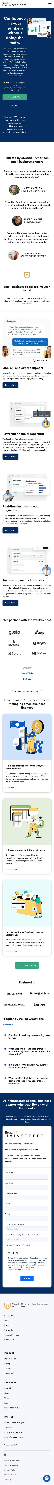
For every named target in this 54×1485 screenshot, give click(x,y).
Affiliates (8, 1428)
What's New (9, 1373)
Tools (6, 1398)
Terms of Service (11, 1335)
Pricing (7, 1364)
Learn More (10, 385)
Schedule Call (14, 97)
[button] (46, 1478)
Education (8, 1388)
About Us (8, 1320)
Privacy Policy (10, 1330)
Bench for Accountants (14, 1437)
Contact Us (9, 1340)
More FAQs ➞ (8, 1024)
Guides (7, 1393)
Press (6, 1325)
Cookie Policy (10, 1475)
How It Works (10, 1359)
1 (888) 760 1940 (10, 1445)
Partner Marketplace (13, 1432)
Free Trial (14, 106)
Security (7, 1369)
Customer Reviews (12, 1408)
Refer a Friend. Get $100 (14, 1423)
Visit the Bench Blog (27, 965)
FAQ (6, 1403)
